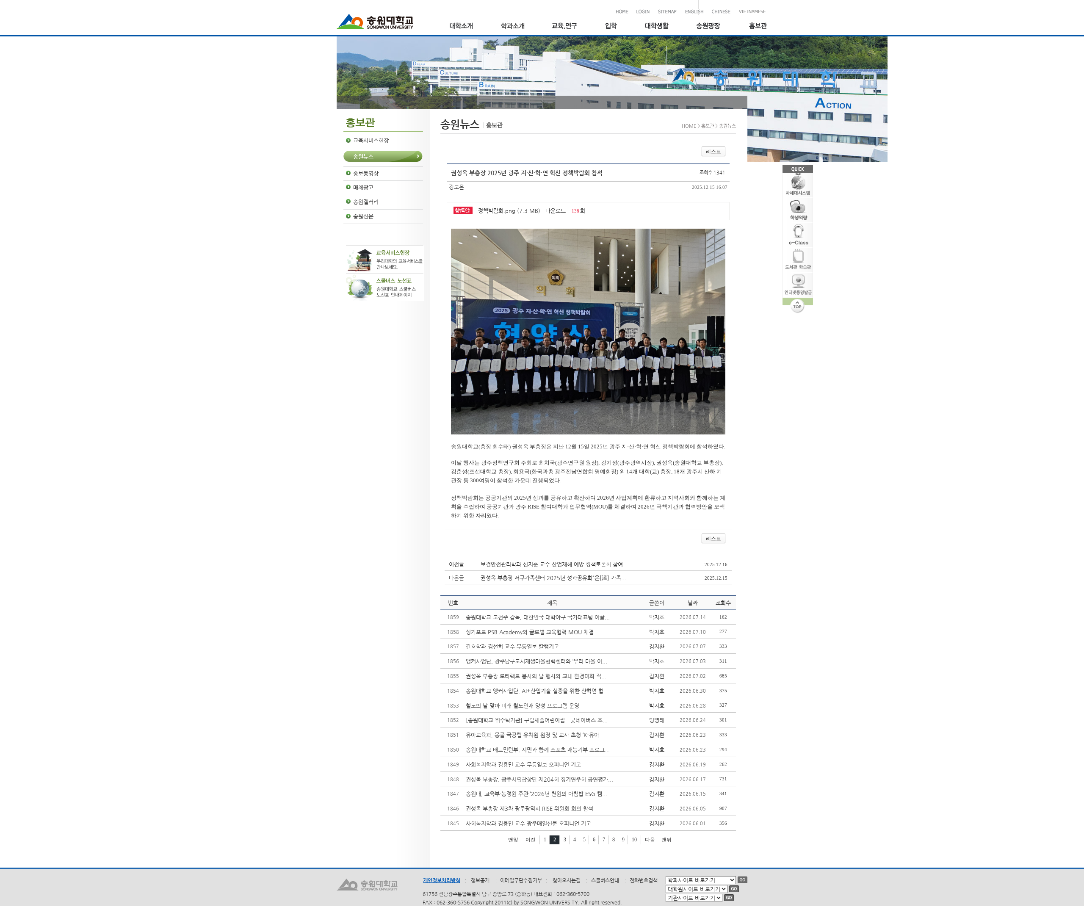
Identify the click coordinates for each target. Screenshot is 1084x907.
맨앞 (513, 840)
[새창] (611, 27)
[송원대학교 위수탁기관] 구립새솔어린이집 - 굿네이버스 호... (537, 720)
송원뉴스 (363, 156)
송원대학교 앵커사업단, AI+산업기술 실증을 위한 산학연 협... (537, 691)
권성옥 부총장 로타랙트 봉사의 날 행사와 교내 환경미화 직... (536, 676)
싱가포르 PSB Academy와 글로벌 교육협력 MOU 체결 (530, 632)
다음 (650, 840)
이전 (530, 840)
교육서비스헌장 (371, 140)
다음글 (456, 578)
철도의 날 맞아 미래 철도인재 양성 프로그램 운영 (522, 705)
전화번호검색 (644, 880)
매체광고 (363, 187)
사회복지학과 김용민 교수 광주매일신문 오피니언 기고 (528, 823)
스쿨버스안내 (605, 880)
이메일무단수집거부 (521, 880)
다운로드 (555, 210)
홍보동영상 (366, 173)
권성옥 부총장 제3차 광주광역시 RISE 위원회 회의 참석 (529, 808)
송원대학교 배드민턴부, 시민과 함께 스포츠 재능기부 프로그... (538, 750)
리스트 (713, 152)
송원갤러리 (366, 202)
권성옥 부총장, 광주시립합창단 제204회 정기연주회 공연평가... (539, 779)
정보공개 (480, 880)
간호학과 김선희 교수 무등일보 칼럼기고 (512, 646)
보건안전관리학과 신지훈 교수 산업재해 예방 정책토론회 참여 (552, 564)
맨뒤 (666, 840)
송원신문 (363, 216)
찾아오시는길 (567, 880)
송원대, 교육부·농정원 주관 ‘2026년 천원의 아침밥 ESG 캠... (536, 794)
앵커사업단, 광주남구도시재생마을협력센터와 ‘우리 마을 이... (536, 661)
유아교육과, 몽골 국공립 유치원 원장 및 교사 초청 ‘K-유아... (535, 735)
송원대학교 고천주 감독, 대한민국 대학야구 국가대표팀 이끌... (538, 617)
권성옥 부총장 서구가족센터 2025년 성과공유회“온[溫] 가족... (553, 578)
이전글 (456, 564)
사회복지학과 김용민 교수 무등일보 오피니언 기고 (523, 764)
